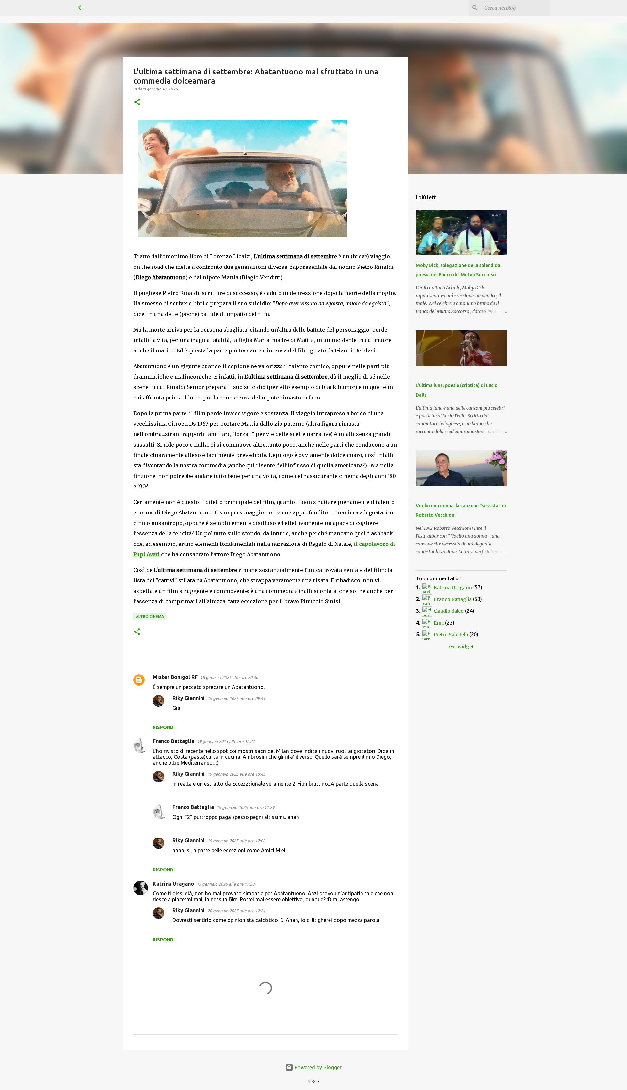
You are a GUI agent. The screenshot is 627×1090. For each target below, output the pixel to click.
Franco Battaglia (173, 741)
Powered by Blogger (317, 1067)
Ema (439, 623)
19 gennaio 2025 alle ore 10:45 (236, 774)
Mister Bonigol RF (175, 677)
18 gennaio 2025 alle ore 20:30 (229, 677)
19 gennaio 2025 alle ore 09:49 (236, 698)
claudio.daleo (449, 611)
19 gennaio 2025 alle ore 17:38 (225, 884)
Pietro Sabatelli (451, 635)
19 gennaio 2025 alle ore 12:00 (236, 840)
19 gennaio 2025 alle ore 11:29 (245, 807)
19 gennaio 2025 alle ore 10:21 (226, 741)
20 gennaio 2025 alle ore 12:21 (236, 910)
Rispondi (164, 727)
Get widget (461, 647)
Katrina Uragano (173, 884)
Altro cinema (150, 616)
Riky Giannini (188, 698)
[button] (137, 102)
